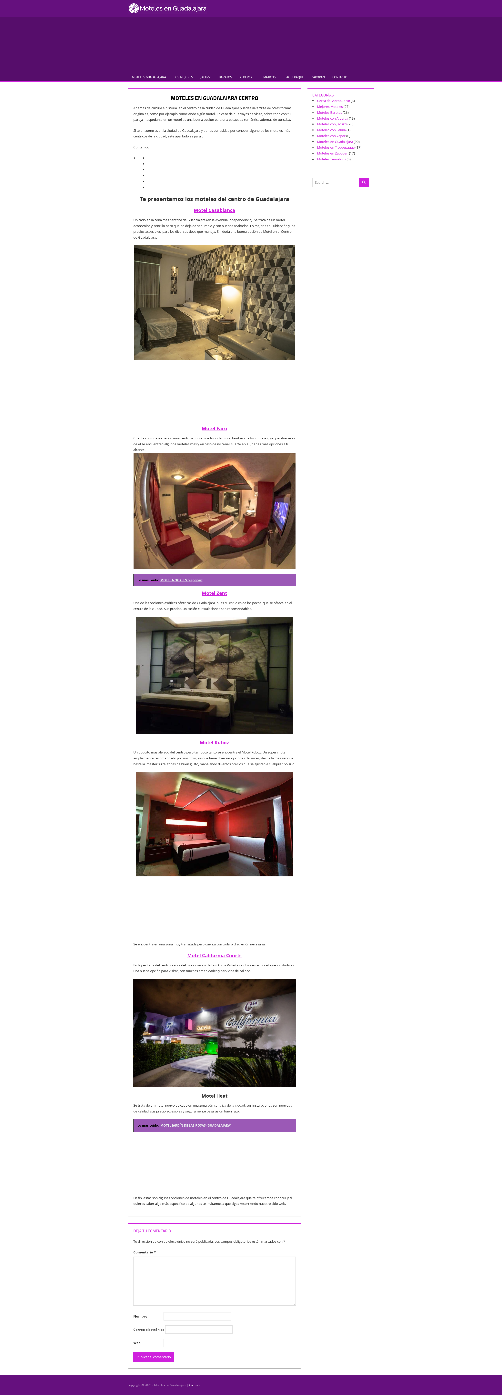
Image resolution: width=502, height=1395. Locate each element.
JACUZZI (205, 77)
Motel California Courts (214, 955)
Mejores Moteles (330, 106)
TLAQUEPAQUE (293, 77)
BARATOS (225, 77)
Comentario (144, 1252)
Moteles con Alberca (332, 118)
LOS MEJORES (183, 77)
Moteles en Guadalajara (335, 141)
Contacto (195, 1385)
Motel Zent (214, 593)
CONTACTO (339, 77)
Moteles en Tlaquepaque (336, 147)
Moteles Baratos (329, 112)
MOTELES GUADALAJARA (149, 77)
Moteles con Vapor (331, 136)
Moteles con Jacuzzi (332, 124)
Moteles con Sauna (331, 130)
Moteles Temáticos (331, 159)
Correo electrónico (149, 1329)
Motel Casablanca (214, 210)
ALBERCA (246, 77)
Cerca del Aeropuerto (333, 100)
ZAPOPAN (318, 77)
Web (137, 1342)
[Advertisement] (251, 44)
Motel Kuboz (214, 742)
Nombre (140, 1316)
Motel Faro (214, 428)
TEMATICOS (268, 77)
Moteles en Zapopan (332, 153)
